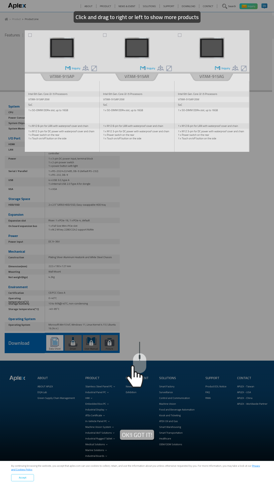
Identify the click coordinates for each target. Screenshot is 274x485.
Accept (22, 477)
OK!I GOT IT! (137, 435)
